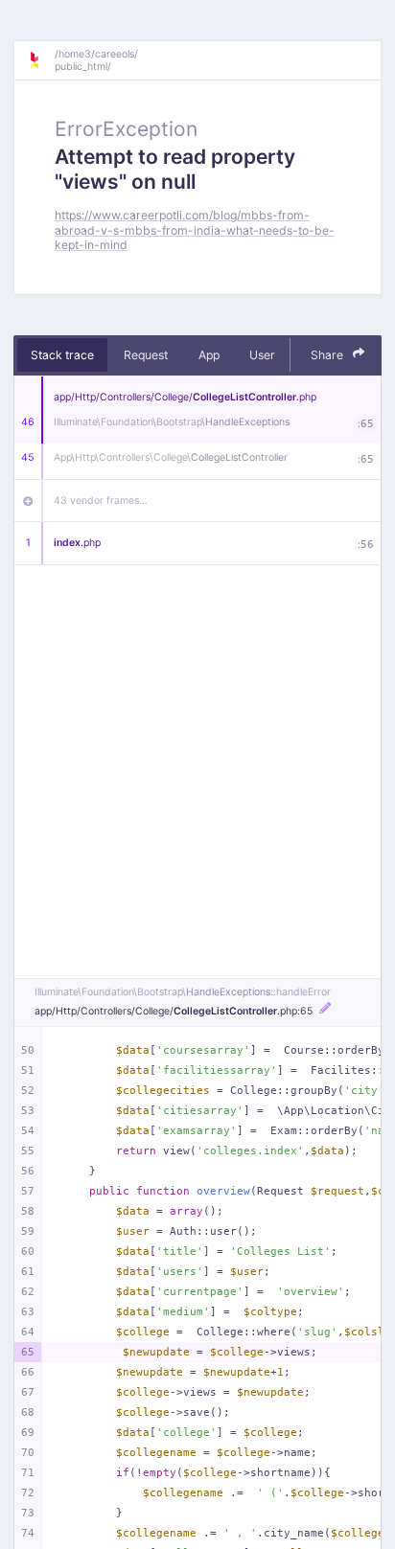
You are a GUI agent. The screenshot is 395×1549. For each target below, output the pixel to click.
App (209, 355)
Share (328, 355)
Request (146, 355)
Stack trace (62, 355)
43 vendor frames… (101, 500)
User (262, 355)
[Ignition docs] (41, 60)
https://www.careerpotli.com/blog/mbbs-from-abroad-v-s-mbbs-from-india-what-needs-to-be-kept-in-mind (195, 230)
